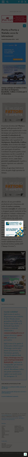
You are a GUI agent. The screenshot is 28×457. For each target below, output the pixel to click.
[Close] (23, 221)
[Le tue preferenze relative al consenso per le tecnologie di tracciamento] (25, 454)
